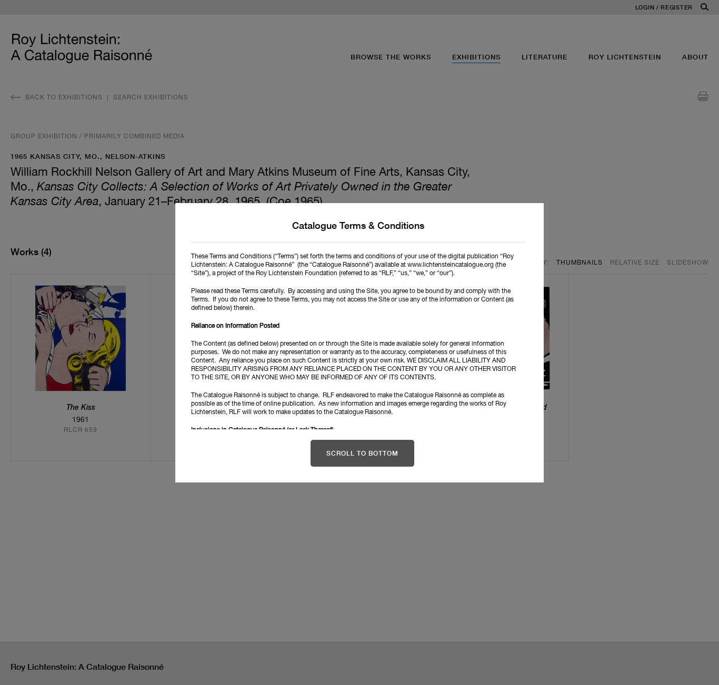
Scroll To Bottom (362, 453)
